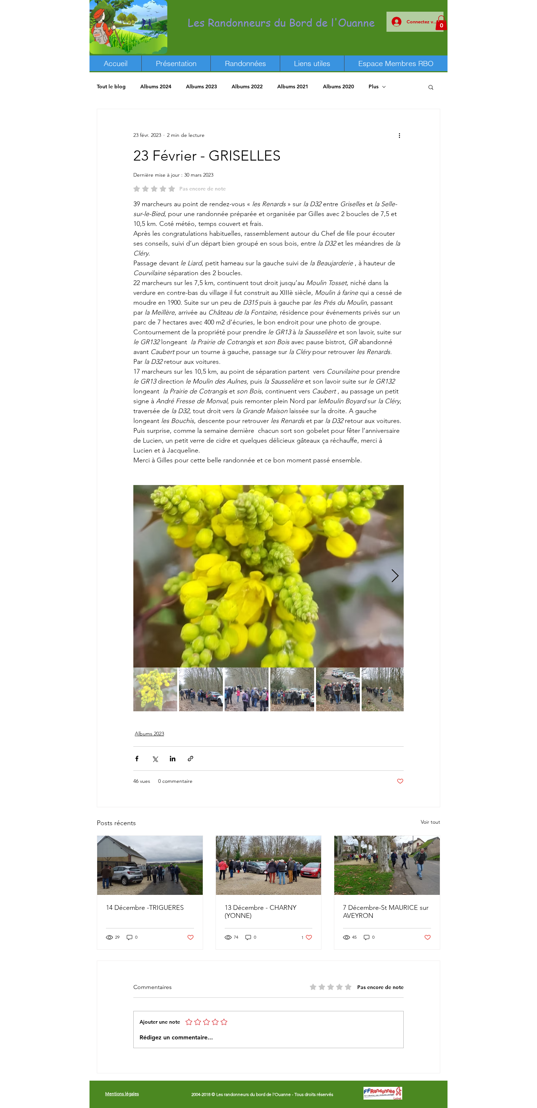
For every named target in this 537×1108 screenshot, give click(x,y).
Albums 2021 (292, 86)
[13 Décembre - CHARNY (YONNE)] (268, 865)
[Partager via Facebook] (136, 758)
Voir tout (430, 822)
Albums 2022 (247, 86)
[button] (441, 22)
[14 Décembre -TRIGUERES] (150, 865)
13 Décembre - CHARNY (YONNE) (260, 912)
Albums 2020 (338, 86)
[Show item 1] (155, 689)
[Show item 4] (292, 689)
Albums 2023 (201, 86)
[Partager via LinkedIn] (172, 758)
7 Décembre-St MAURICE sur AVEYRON (386, 912)
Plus (373, 86)
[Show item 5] (338, 689)
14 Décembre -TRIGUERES (145, 908)
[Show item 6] (383, 689)
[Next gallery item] (395, 576)
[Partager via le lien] (190, 758)
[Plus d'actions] (399, 135)
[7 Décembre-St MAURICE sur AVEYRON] (387, 865)
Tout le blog (111, 86)
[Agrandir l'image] (268, 576)
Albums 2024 (155, 86)
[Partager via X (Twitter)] (154, 758)
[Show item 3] (246, 689)
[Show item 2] (201, 689)
